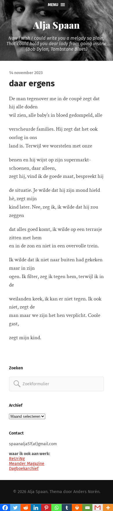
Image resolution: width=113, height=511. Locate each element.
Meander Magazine (26, 463)
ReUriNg (17, 458)
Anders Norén (86, 491)
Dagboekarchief (24, 468)
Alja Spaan (56, 25)
